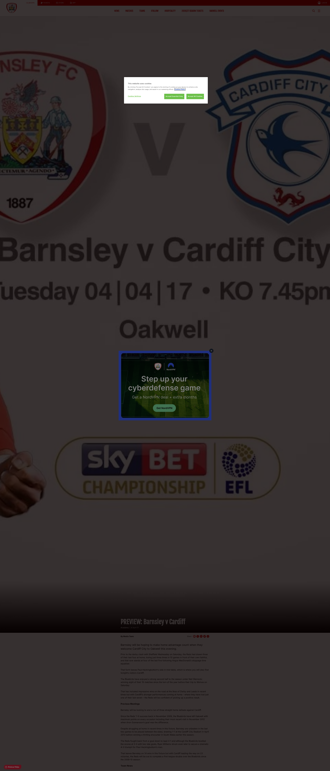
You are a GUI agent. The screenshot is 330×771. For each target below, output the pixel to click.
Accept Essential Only (174, 96)
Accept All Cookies (195, 96)
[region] (166, 90)
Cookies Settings (134, 96)
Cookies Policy (180, 89)
